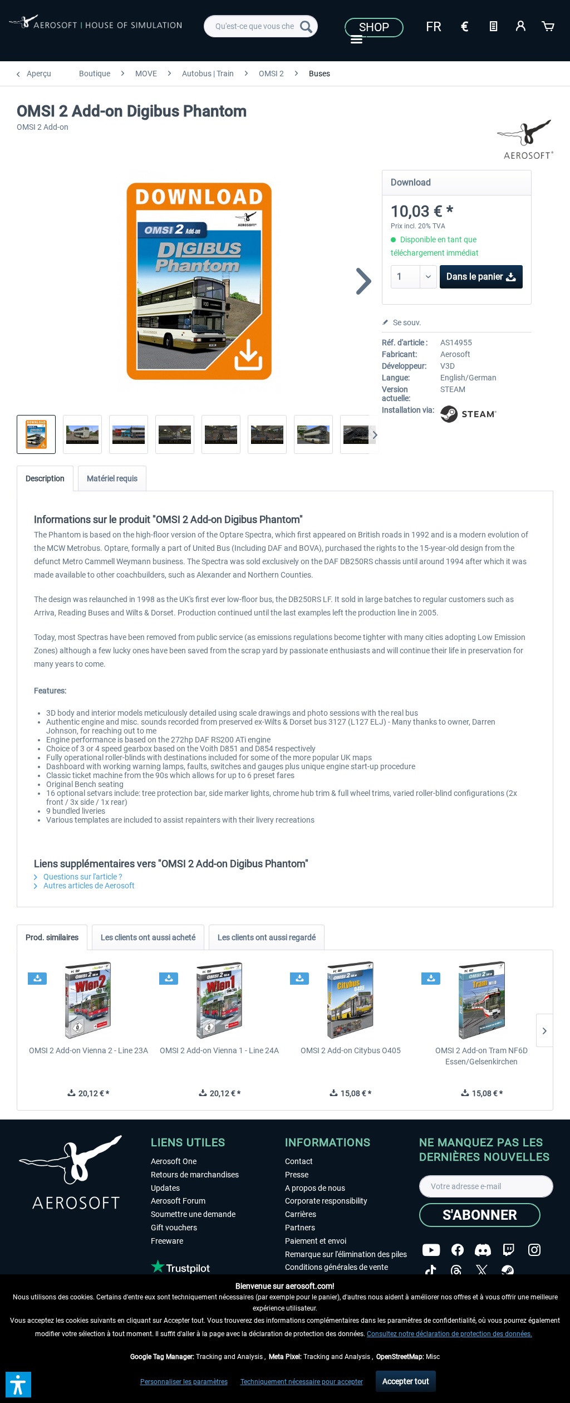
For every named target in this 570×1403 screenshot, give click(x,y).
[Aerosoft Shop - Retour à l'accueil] (95, 28)
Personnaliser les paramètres (184, 1382)
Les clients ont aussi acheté (148, 937)
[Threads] (456, 1271)
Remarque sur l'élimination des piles (346, 1254)
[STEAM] (508, 1271)
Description (45, 478)
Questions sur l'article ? (82, 876)
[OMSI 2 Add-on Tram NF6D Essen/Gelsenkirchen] (482, 1000)
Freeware (167, 1240)
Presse (296, 1174)
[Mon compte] (521, 25)
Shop (374, 27)
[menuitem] (261, 26)
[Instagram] (534, 1250)
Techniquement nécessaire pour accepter (301, 1382)
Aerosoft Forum (178, 1200)
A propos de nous (315, 1188)
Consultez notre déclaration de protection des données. (449, 1334)
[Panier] (549, 25)
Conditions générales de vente (336, 1267)
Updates (165, 1188)
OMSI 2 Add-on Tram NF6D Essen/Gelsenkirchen (481, 1056)
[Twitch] (508, 1250)
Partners (300, 1227)
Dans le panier (474, 276)
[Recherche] (306, 26)
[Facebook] (457, 1250)
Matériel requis (112, 478)
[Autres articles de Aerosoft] (525, 139)
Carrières (300, 1214)
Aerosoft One (173, 1161)
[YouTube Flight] (431, 1250)
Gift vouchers (174, 1227)
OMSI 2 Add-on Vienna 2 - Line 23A (88, 1050)
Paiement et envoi (315, 1240)
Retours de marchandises (195, 1174)
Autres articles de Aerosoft (88, 885)
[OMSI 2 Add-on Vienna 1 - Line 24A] (220, 1000)
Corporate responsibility (326, 1200)
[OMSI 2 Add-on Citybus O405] (351, 1000)
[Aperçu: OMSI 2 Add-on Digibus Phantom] (36, 434)
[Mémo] (493, 25)
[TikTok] (430, 1271)
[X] (482, 1271)
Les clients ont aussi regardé (267, 937)
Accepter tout (405, 1381)
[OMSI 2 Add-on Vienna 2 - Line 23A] (88, 1000)
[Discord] (483, 1250)
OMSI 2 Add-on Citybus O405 (351, 1050)
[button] (18, 1384)
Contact (299, 1161)
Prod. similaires (52, 937)
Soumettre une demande (193, 1214)
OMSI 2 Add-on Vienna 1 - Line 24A (219, 1050)
